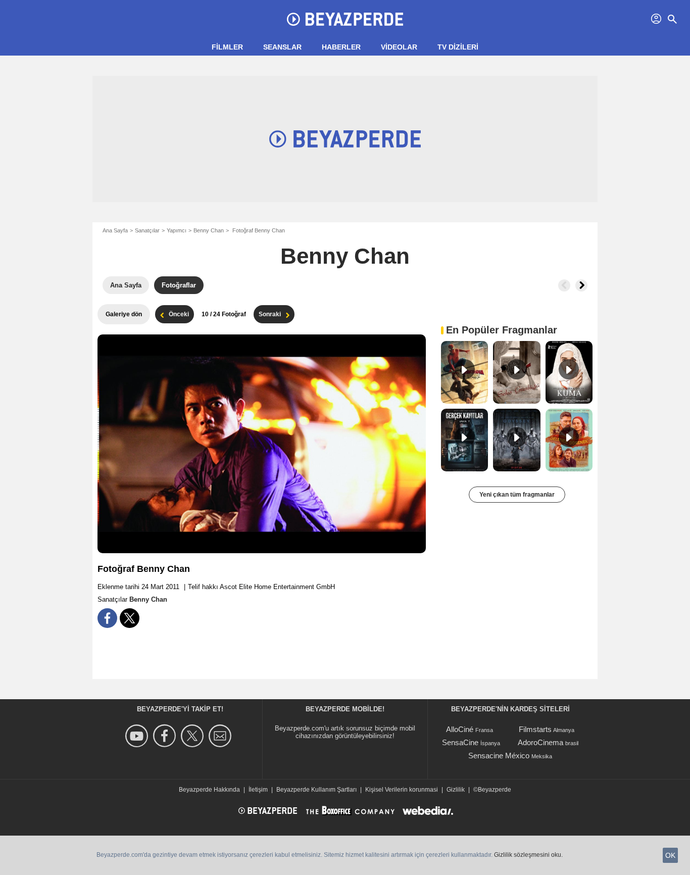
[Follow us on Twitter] (194, 735)
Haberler (341, 47)
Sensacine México (498, 755)
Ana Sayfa (115, 230)
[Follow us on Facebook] (166, 735)
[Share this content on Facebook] (107, 618)
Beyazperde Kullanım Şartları (316, 789)
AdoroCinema (540, 742)
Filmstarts (535, 729)
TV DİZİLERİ (457, 47)
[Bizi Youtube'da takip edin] (138, 735)
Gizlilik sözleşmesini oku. (528, 854)
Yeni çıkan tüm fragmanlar (517, 494)
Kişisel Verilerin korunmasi (401, 789)
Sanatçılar (147, 230)
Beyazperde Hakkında (209, 789)
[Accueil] (345, 19)
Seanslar (282, 47)
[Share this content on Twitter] (129, 618)
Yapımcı (176, 230)
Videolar (399, 47)
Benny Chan (208, 230)
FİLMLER (227, 47)
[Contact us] (221, 735)
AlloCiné (459, 729)
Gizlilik (456, 789)
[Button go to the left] (564, 285)
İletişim (258, 789)
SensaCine (460, 742)
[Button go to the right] (581, 285)
